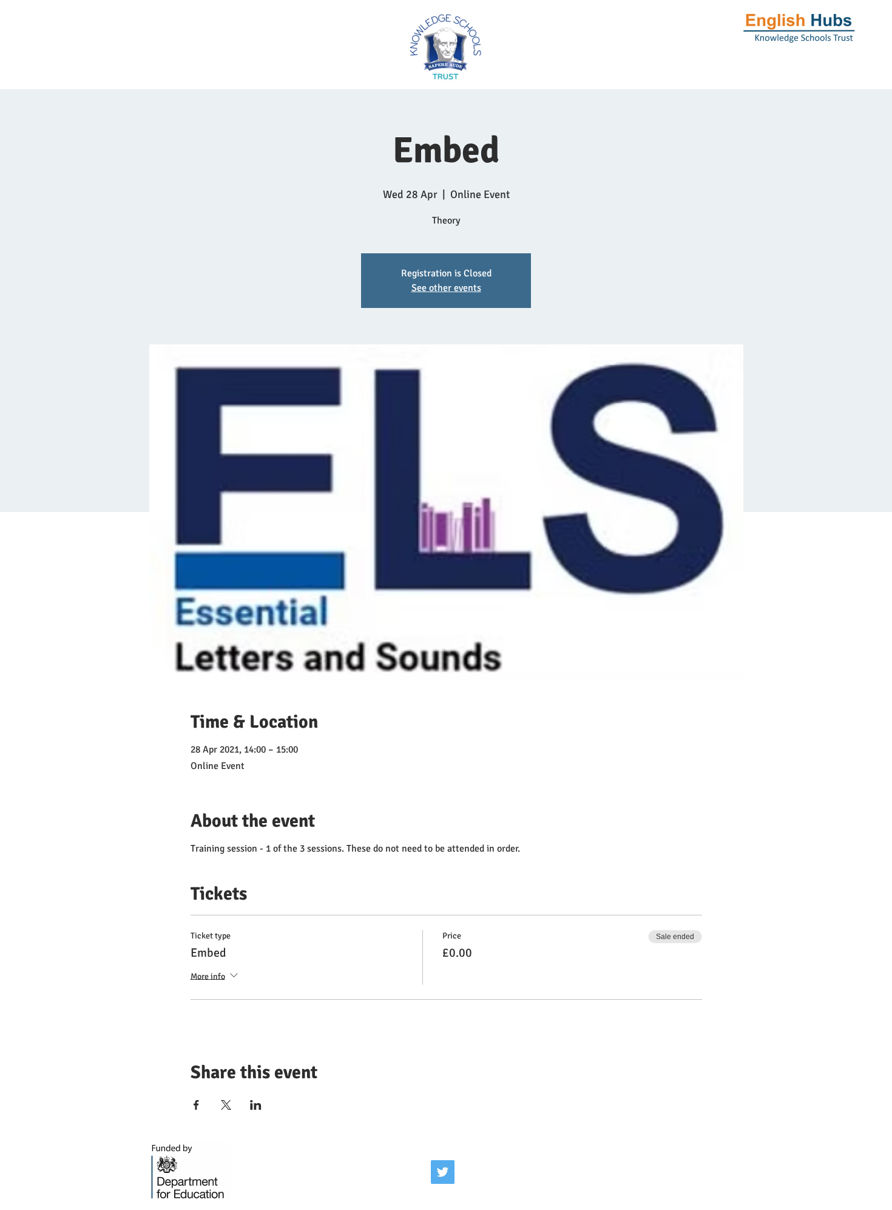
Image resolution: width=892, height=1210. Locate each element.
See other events (446, 288)
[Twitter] (442, 1172)
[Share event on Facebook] (196, 1105)
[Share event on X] (226, 1105)
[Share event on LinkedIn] (256, 1105)
